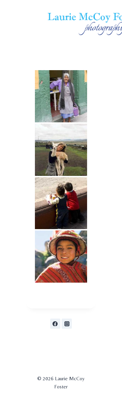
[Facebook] (55, 324)
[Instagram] (67, 324)
